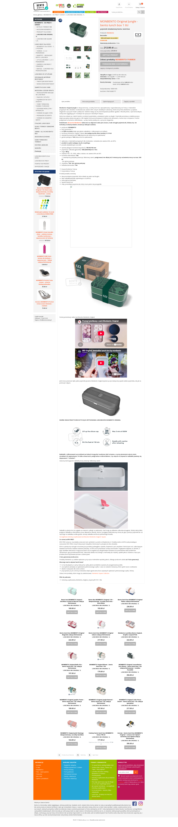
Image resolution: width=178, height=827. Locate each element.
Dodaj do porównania (68, 755)
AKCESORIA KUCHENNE (42, 137)
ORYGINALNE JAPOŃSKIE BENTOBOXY (42, 78)
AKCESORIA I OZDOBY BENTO (44, 90)
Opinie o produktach (42, 778)
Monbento (58, 12)
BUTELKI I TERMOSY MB (44, 27)
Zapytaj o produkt (110, 55)
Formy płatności (69, 772)
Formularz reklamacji (70, 778)
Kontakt (38, 765)
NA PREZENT (102, 12)
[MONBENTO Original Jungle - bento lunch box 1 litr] (77, 40)
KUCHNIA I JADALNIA (41, 145)
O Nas (38, 767)
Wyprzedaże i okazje (42, 166)
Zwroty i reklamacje (70, 776)
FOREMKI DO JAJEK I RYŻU (45, 113)
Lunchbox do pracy (42, 161)
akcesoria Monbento (74, 123)
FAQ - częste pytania (42, 772)
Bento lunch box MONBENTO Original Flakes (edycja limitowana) (130, 600)
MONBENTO (120, 59)
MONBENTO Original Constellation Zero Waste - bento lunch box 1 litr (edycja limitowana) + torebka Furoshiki (130, 667)
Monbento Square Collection (100, 573)
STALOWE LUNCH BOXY (42, 123)
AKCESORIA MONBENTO (44, 29)
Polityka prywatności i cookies (73, 767)
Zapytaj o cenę (72, 612)
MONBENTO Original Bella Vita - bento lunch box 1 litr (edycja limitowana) (72, 666)
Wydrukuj (83, 755)
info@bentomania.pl (45, 320)
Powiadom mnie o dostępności (115, 64)
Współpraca (39, 769)
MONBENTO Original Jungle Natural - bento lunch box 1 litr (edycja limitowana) (101, 701)
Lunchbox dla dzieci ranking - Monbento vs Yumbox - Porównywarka (100, 773)
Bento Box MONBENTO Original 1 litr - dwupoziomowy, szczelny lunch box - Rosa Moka (101, 601)
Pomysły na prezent (42, 164)
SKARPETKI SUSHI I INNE (42, 87)
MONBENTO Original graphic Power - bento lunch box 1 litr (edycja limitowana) (72, 701)
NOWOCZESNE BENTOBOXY (45, 84)
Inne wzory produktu (88, 101)
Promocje (38, 151)
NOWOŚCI (38, 148)
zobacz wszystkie (97, 798)
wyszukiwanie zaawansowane (143, 12)
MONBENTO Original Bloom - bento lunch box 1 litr (101, 665)
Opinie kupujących (108, 101)
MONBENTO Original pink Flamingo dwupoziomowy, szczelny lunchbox (72, 734)
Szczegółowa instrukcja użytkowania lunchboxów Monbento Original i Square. (82, 537)
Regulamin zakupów (70, 765)
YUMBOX (131, 59)
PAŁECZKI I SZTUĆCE (43, 97)
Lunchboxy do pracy (74, 12)
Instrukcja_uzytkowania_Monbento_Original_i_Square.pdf (78, 580)
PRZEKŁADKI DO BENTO (44, 115)
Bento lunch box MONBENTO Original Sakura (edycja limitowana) (101, 634)
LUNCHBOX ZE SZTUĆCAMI (43, 74)
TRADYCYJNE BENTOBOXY (45, 81)
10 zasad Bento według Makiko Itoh (102, 765)
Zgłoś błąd (95, 755)
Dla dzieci (90, 12)
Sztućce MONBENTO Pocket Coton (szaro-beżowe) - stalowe (44, 304)
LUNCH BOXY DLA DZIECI (43, 44)
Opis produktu (66, 101)
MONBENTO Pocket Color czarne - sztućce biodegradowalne (44, 282)
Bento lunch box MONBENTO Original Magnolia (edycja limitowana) (72, 634)
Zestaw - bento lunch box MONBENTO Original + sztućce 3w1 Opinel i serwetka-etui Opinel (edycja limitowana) (130, 735)
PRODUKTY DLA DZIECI (44, 32)
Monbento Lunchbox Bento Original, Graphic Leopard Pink (130, 634)
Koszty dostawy (69, 769)
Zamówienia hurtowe (70, 774)
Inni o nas (39, 776)
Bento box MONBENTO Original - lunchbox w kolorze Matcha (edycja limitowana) (72, 601)
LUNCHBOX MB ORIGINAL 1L (72, 605)
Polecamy (39, 774)
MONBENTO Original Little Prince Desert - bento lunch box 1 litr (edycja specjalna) (130, 701)
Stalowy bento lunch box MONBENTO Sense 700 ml (101, 734)
